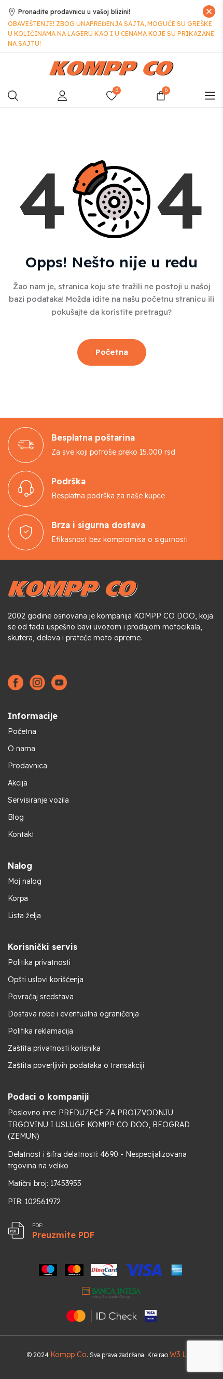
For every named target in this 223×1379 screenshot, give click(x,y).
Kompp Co (68, 1354)
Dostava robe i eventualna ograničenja (73, 1014)
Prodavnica (27, 765)
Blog (16, 817)
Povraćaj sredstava (41, 996)
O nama (21, 748)
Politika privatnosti (39, 962)
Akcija (17, 783)
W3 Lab (182, 1354)
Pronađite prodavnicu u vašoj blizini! (74, 12)
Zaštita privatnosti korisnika (54, 1048)
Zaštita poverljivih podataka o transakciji (76, 1065)
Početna (111, 352)
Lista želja (24, 915)
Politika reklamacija (40, 1031)
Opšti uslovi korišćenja (45, 979)
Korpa (18, 898)
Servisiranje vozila (38, 800)
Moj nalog (24, 881)
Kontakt (21, 834)
